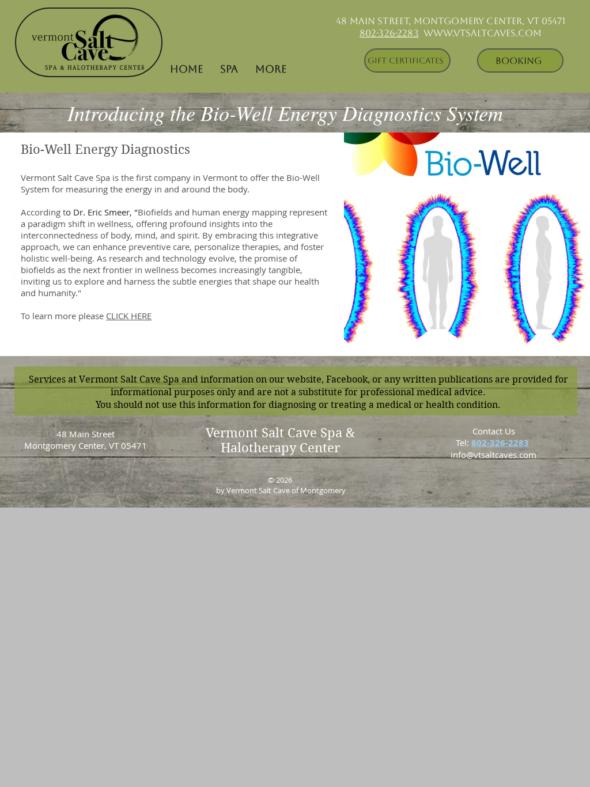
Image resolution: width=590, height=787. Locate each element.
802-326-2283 (389, 33)
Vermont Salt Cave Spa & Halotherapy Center (280, 440)
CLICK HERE (129, 315)
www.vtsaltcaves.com (482, 33)
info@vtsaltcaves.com (493, 454)
